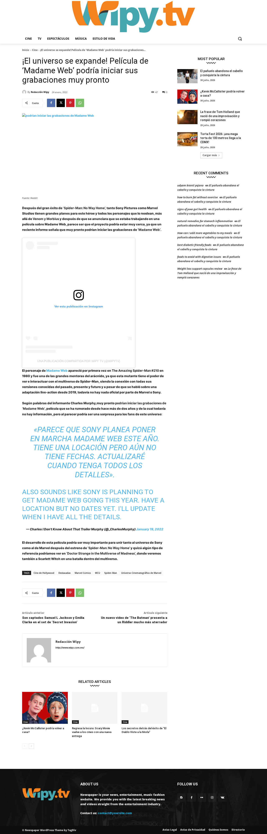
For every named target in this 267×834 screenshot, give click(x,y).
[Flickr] (202, 798)
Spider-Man (110, 572)
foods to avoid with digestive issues (199, 257)
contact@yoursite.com (115, 813)
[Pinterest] (70, 103)
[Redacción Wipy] (25, 92)
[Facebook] (51, 103)
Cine (35, 50)
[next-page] (31, 746)
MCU (97, 572)
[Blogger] (181, 798)
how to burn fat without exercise (197, 197)
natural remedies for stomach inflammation (205, 221)
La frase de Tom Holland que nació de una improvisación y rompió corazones (220, 116)
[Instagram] (212, 798)
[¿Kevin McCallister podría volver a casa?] (45, 708)
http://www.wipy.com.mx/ (69, 647)
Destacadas (64, 572)
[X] (61, 103)
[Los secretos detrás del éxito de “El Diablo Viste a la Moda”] (144, 708)
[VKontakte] (222, 798)
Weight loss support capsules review (199, 268)
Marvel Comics (83, 572)
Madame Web (57, 371)
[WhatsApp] (80, 103)
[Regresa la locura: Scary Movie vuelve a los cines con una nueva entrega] (95, 708)
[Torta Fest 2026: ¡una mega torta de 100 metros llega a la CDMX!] (187, 139)
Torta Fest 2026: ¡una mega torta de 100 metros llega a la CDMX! (220, 138)
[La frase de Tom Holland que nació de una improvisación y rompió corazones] (187, 117)
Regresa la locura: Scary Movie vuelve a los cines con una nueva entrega (91, 732)
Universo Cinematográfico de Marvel (141, 572)
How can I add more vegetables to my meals (204, 233)
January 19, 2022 (149, 529)
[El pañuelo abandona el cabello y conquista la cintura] (187, 76)
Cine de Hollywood (44, 572)
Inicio (25, 50)
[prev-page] (24, 746)
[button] (240, 39)
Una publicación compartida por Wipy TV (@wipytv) (78, 361)
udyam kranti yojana (190, 185)
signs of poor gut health (192, 209)
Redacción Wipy (40, 92)
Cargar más (210, 155)
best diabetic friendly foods (194, 245)
